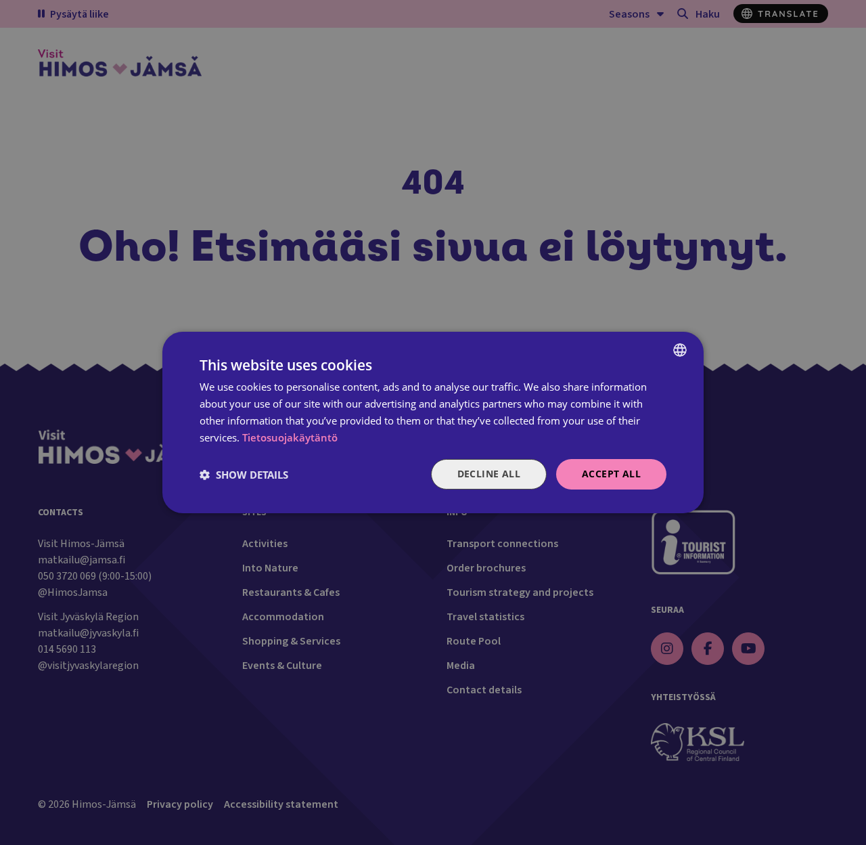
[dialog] (433, 422)
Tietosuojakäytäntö (290, 437)
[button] (244, 474)
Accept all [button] (611, 473)
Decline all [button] (488, 473)
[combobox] (680, 350)
